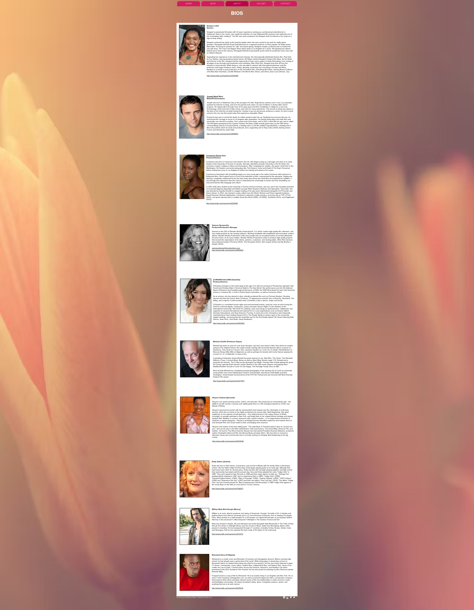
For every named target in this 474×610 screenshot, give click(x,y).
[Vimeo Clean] (291, 597)
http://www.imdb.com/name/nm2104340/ (223, 76)
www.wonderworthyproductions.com (226, 248)
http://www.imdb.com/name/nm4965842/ (227, 250)
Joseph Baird (212, 96)
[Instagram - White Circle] (284, 597)
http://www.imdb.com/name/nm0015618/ (228, 441)
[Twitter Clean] (294, 597)
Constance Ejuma (213, 156)
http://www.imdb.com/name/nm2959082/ (222, 134)
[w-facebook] (287, 598)
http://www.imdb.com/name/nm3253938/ (222, 203)
